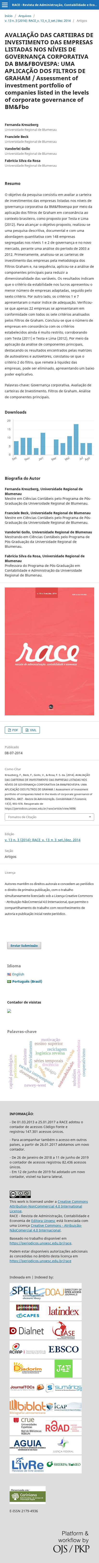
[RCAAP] (28, 1357)
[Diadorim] (28, 1376)
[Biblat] (28, 1414)
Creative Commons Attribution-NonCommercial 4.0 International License (49, 1206)
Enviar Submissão (24, 945)
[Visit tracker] (9, 1011)
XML (33, 730)
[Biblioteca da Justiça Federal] (64, 1453)
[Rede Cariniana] (28, 1502)
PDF (15, 730)
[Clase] (64, 1338)
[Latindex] (64, 1319)
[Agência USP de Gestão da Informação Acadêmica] (28, 1453)
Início (8, 16)
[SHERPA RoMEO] (64, 1472)
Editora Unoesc (43, 1220)
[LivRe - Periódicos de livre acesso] (28, 1472)
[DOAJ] (64, 1299)
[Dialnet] (28, 1338)
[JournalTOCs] (28, 1395)
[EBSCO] (64, 1357)
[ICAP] (64, 1414)
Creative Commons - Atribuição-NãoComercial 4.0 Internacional (46, 1227)
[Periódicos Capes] (28, 1319)
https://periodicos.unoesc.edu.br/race (40, 1243)
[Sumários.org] (64, 1395)
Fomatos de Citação (22, 817)
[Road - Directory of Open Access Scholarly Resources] (64, 1434)
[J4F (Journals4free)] (64, 1376)
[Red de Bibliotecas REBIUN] (28, 1434)
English (18, 974)
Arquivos (25, 16)
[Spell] (28, 1299)
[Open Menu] (5, 5)
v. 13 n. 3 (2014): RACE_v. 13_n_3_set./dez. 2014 (38, 20)
